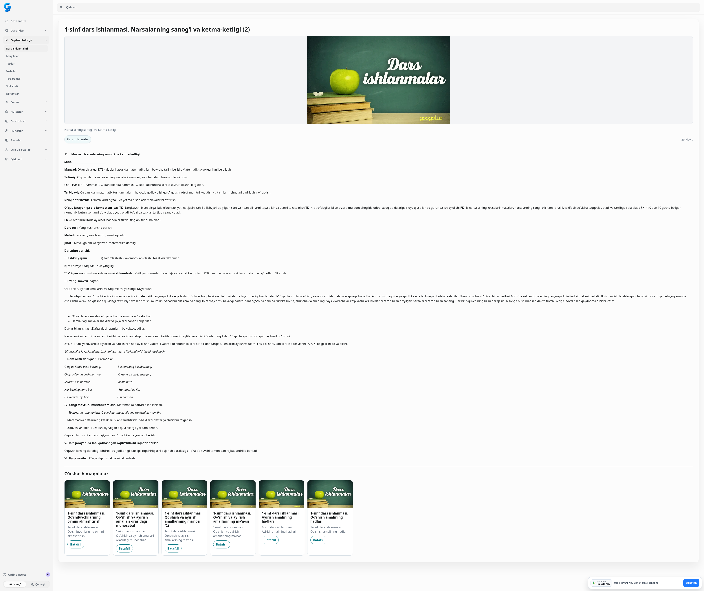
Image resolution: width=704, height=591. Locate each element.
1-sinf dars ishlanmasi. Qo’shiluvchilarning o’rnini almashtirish (86, 517)
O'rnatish (691, 583)
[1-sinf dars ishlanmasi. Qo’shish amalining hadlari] (330, 494)
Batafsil (76, 544)
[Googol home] (7, 7)
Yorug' (17, 584)
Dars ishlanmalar (77, 139)
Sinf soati (12, 86)
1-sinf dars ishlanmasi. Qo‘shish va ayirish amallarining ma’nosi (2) (183, 519)
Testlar (10, 63)
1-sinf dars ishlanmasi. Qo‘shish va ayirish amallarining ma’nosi (232, 517)
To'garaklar (13, 78)
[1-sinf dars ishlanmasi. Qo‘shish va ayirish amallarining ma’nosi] (233, 494)
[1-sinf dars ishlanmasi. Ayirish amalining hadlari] (281, 494)
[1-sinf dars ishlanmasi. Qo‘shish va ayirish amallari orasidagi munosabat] (135, 494)
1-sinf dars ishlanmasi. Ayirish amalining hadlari (281, 517)
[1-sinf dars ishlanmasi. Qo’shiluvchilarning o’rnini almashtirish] (87, 494)
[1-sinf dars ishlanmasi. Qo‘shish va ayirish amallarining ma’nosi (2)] (184, 494)
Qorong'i (40, 584)
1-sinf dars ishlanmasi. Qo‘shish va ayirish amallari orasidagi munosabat (135, 519)
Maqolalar (12, 56)
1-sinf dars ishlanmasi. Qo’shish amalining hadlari (329, 517)
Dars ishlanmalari (17, 48)
